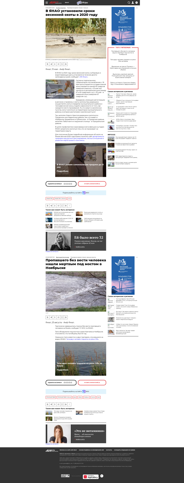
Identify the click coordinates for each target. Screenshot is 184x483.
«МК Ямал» (83, 77)
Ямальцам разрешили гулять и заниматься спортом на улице (93, 213)
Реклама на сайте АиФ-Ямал (68, 450)
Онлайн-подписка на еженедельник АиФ (91, 450)
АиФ (47, 313)
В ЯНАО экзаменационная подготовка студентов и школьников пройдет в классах (63, 226)
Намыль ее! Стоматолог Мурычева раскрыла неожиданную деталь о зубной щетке (126, 114)
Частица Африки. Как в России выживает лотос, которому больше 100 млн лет (126, 300)
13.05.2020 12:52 (50, 8)
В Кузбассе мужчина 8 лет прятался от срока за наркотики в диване (126, 144)
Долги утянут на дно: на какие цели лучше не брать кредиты (126, 163)
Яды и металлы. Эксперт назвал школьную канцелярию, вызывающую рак (125, 332)
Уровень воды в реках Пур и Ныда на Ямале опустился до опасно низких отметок (94, 412)
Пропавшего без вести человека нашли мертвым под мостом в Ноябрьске (123, 52)
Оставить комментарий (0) (92, 183)
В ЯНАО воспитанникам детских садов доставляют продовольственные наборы (63, 214)
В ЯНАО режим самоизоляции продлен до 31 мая (80, 165)
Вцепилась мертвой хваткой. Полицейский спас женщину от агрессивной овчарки (123, 75)
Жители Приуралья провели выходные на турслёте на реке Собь (63, 418)
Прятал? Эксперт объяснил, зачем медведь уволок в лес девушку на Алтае (126, 95)
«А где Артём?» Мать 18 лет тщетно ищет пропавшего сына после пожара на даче (126, 108)
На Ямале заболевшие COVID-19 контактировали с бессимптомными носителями (63, 220)
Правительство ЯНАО (85, 59)
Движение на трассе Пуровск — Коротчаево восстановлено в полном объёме (123, 68)
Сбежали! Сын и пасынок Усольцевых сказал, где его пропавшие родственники (127, 102)
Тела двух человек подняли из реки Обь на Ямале (123, 60)
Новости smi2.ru (52, 251)
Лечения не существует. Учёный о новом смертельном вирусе (126, 318)
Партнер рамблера (76, 475)
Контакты (109, 450)
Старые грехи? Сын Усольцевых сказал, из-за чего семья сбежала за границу (126, 307)
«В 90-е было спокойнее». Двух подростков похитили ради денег (126, 120)
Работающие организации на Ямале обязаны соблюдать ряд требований (93, 220)
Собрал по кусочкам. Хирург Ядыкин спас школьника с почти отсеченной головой (127, 326)
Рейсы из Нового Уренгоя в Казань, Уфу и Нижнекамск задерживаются (123, 83)
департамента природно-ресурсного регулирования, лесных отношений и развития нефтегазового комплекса (79, 138)
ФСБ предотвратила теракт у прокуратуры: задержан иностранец (126, 156)
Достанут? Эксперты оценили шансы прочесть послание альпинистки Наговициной (127, 313)
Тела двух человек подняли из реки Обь (82, 339)
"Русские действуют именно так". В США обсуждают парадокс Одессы (125, 137)
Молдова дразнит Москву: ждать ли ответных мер (126, 150)
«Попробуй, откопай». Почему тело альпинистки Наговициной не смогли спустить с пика (126, 127)
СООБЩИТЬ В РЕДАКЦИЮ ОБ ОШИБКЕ (124, 450)
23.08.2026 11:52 (50, 257)
